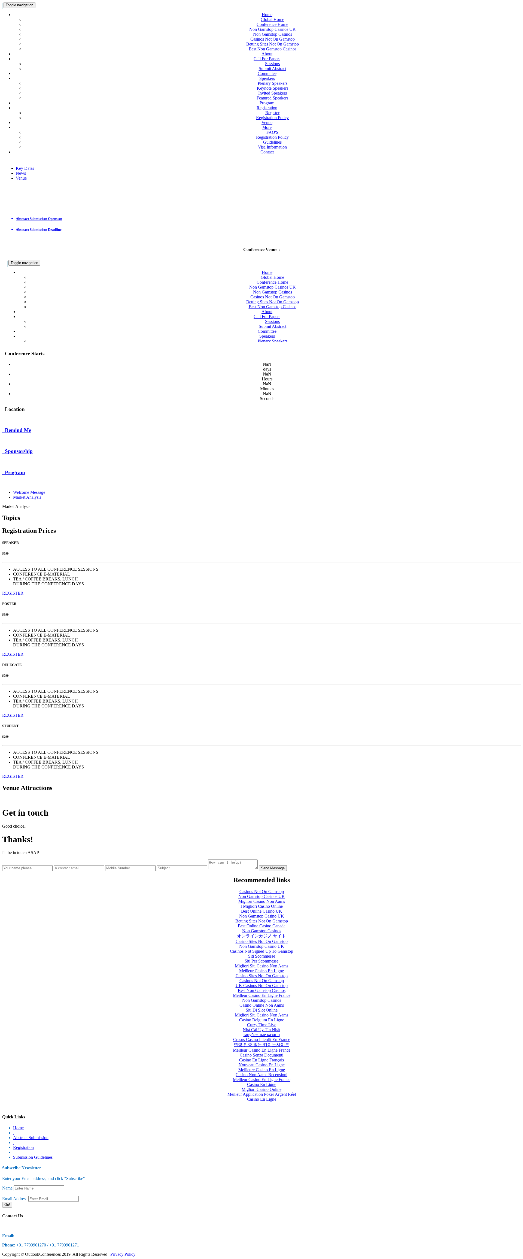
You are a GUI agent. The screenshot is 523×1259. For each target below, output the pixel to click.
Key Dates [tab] (25, 168)
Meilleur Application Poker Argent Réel (261, 1094)
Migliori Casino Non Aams (261, 901)
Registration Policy (272, 117)
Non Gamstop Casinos (272, 34)
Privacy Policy (122, 1254)
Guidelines (272, 142)
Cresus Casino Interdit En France (261, 1039)
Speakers (267, 78)
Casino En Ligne (261, 1084)
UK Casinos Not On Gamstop (262, 985)
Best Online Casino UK (261, 911)
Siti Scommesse (261, 956)
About (267, 54)
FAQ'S (272, 132)
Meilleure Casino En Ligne (261, 1069)
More (267, 127)
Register (272, 112)
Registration (267, 107)
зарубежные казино (262, 1034)
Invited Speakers (272, 93)
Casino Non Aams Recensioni (261, 1074)
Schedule (11, 483)
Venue (267, 122)
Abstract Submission (30, 1137)
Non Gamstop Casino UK (261, 916)
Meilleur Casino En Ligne (261, 971)
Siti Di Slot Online (262, 1010)
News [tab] (21, 173)
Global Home (272, 19)
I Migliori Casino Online (262, 906)
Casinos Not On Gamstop (272, 39)
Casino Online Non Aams (261, 1005)
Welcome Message (29, 492)
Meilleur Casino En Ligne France (261, 995)
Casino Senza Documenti (261, 1055)
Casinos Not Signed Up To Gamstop (261, 951)
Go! (7, 1205)
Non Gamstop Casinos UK (272, 29)
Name (7, 1188)
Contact (267, 152)
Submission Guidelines (33, 1157)
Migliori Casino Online (261, 1089)
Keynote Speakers (272, 88)
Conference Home (272, 24)
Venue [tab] (21, 178)
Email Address (14, 1198)
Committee (267, 73)
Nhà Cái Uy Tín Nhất (261, 1029)
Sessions (272, 63)
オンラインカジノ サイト (261, 936)
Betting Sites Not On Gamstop (272, 44)
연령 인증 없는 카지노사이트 (261, 1044)
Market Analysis (27, 497)
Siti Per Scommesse (261, 961)
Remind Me (13, 440)
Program (267, 103)
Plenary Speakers (272, 83)
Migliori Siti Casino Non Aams (261, 966)
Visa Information (272, 147)
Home (267, 14)
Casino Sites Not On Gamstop (262, 941)
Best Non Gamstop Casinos (272, 49)
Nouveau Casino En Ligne (262, 1065)
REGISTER (12, 593)
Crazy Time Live (261, 1024)
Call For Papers (267, 58)
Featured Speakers (272, 98)
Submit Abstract (272, 68)
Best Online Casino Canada (261, 926)
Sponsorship (14, 461)
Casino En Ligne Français (261, 1060)
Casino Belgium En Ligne (261, 1020)
